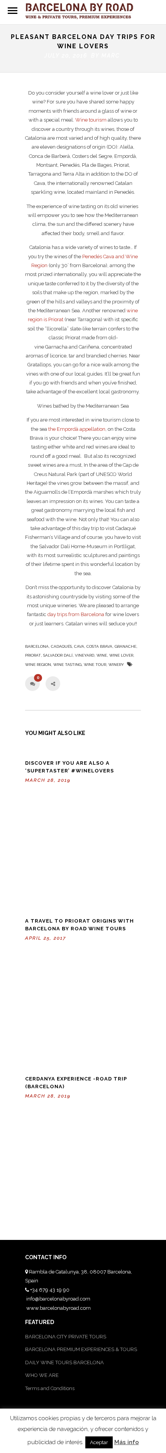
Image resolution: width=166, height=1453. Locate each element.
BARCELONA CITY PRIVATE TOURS (65, 1337)
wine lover (121, 655)
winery (116, 664)
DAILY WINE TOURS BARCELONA (64, 1362)
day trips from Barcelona (75, 614)
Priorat (33, 655)
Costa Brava (99, 646)
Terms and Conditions (50, 1388)
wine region (38, 664)
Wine (102, 655)
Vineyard (84, 655)
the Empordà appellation (76, 429)
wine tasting (67, 664)
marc (111, 55)
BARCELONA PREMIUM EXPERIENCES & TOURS (81, 1349)
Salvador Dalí (58, 655)
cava (79, 646)
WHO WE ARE (42, 1375)
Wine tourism (91, 120)
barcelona (37, 646)
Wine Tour (95, 664)
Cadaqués (61, 646)
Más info (126, 1442)
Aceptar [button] (99, 1442)
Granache (125, 646)
